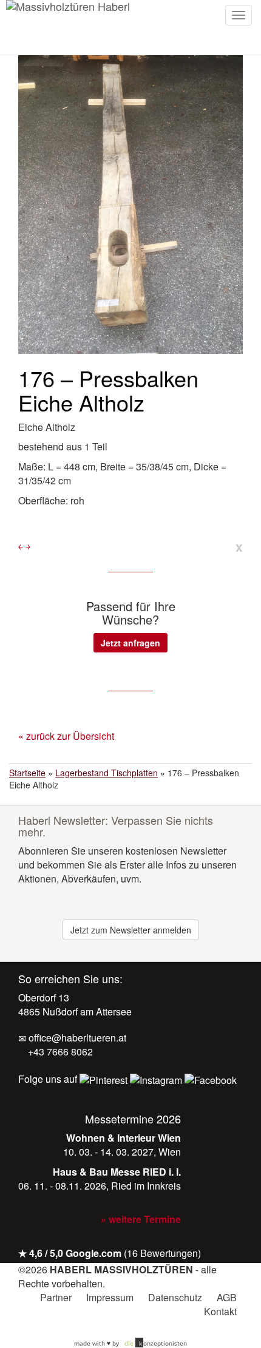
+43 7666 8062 (59, 1051)
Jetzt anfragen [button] (130, 643)
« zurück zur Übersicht (66, 736)
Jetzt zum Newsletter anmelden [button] (130, 930)
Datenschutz (175, 1297)
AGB (227, 1297)
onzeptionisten (155, 1343)
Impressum (110, 1297)
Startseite (27, 773)
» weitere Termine (141, 1219)
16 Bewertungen (162, 1253)
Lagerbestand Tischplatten (106, 773)
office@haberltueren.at (76, 1038)
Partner (56, 1297)
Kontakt (220, 1311)
